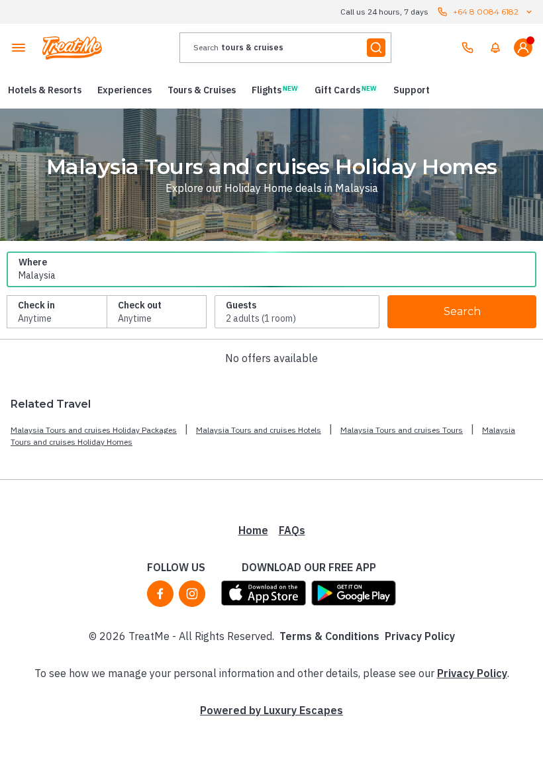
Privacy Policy (420, 636)
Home (253, 530)
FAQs (292, 530)
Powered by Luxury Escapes (271, 710)
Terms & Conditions (329, 636)
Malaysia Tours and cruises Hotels (258, 430)
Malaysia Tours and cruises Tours (401, 430)
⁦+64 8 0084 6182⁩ (485, 12)
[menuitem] (495, 47)
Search (462, 311)
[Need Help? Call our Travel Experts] (467, 47)
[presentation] (285, 47)
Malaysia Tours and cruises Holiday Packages (94, 430)
